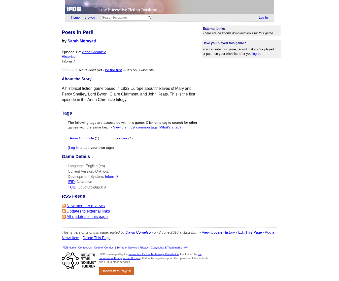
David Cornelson (139, 232)
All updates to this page (87, 217)
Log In (263, 17)
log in (256, 54)
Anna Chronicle (94, 52)
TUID (72, 187)
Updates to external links (88, 211)
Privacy (144, 247)
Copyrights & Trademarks (166, 247)
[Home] (169, 7)
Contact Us (85, 247)
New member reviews (86, 206)
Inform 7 (111, 176)
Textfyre (121, 138)
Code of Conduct (104, 247)
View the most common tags (135, 127)
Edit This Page (250, 232)
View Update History (218, 232)
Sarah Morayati (82, 41)
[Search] (149, 17)
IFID (71, 182)
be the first (113, 70)
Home (75, 17)
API (186, 247)
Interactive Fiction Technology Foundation (154, 254)
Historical (69, 57)
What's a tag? (170, 127)
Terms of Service (127, 247)
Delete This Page (96, 238)
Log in (74, 148)
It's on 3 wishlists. (141, 70)
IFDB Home (69, 247)
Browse (89, 17)
